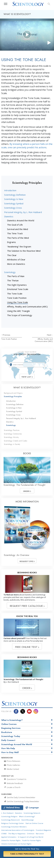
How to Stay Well (10, 752)
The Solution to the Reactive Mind (23, 250)
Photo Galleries (13, 765)
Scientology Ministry (11, 437)
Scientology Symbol (13, 203)
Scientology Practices (11, 430)
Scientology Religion (9, 816)
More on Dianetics (16, 263)
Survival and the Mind (17, 229)
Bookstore (6, 732)
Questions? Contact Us (16, 779)
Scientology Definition (15, 194)
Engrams (11, 242)
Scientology (10, 272)
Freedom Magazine (43, 830)
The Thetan (13, 280)
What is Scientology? (12, 720)
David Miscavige (27, 820)
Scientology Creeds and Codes (15, 440)
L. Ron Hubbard (7, 813)
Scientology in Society (12, 444)
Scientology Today (10, 736)
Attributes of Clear (16, 259)
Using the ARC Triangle (18, 311)
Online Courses (9, 724)
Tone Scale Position (16, 297)
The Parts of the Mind (18, 237)
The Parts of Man (15, 276)
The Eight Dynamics (17, 284)
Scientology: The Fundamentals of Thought (24, 485)
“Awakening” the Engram (19, 246)
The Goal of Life (15, 224)
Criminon (30, 833)
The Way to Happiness (16, 833)
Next (49, 334)
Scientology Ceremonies (13, 433)
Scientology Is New (13, 199)
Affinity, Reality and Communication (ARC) (27, 306)
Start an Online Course (34, 823)
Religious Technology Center (12, 823)
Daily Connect (8, 740)
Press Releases (13, 761)
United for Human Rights (10, 840)
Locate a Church (13, 787)
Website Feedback (14, 783)
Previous (6, 334)
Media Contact (12, 769)
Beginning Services (10, 728)
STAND (4, 833)
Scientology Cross (13, 207)
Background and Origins (13, 393)
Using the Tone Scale (17, 302)
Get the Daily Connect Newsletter (20, 797)
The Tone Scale (14, 293)
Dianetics (8, 216)
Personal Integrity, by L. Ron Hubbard (23, 212)
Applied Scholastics (8, 837)
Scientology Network (32, 813)
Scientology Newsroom (10, 820)
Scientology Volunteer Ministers (13, 827)
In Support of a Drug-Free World (30, 837)
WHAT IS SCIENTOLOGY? (27, 387)
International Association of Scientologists (17, 830)
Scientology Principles (13, 396)
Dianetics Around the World (20, 220)
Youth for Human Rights (31, 840)
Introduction (10, 190)
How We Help (8, 748)
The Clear (12, 255)
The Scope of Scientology (19, 315)
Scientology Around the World (16, 744)
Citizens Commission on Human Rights (16, 844)
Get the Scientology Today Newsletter (22, 801)
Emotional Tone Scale (17, 289)
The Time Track (15, 233)
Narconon (40, 833)
